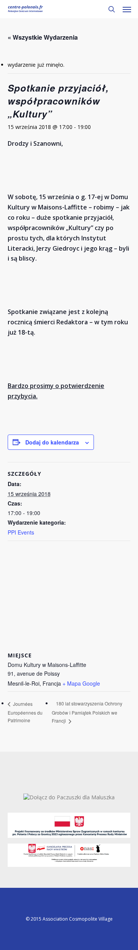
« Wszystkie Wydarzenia (43, 37)
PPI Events (21, 532)
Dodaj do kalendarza (52, 442)
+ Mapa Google (81, 683)
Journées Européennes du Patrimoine (25, 712)
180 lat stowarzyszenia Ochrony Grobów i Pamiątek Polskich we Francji (87, 712)
